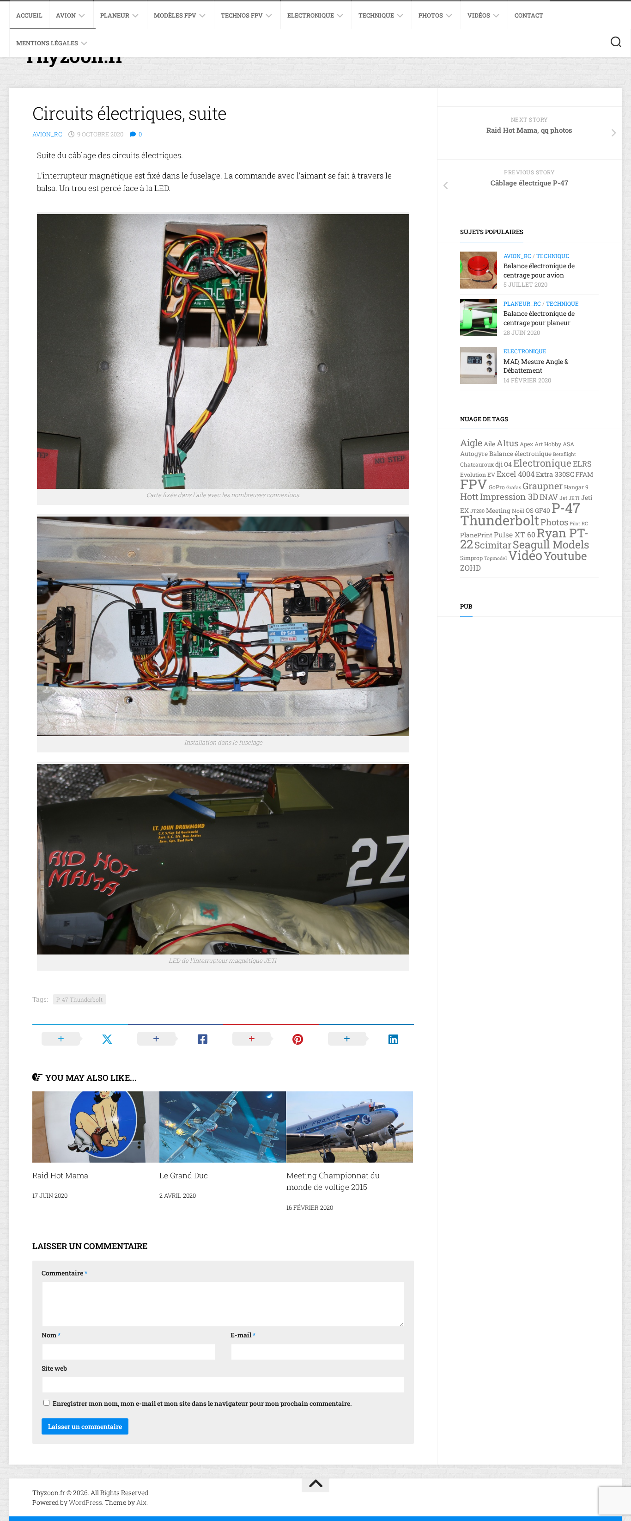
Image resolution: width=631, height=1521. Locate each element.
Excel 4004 (515, 474)
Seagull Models (551, 544)
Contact (529, 15)
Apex (526, 444)
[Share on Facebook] (176, 1038)
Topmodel (495, 558)
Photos (431, 15)
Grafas (513, 487)
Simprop (471, 557)
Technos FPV (242, 15)
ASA (568, 444)
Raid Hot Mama (60, 1175)
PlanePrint (476, 535)
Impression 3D (509, 496)
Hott (469, 496)
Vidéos (478, 15)
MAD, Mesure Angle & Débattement (536, 366)
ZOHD (470, 568)
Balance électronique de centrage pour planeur (539, 318)
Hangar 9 (576, 487)
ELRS (582, 463)
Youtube (565, 555)
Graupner (542, 486)
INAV (549, 497)
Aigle (471, 443)
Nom (51, 1334)
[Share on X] (80, 1038)
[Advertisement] (529, 760)
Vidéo (525, 555)
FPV (473, 484)
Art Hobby (547, 444)
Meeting (498, 510)
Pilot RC (579, 523)
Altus (507, 443)
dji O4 (503, 464)
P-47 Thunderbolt (79, 999)
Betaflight (564, 454)
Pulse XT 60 (514, 534)
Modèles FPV (175, 15)
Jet (563, 497)
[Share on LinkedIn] (366, 1038)
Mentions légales (47, 43)
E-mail (243, 1334)
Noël (518, 510)
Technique (376, 15)
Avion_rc (47, 134)
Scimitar (492, 545)
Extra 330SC (555, 474)
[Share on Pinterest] (271, 1038)
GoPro (497, 487)
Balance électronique (520, 454)
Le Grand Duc (183, 1175)
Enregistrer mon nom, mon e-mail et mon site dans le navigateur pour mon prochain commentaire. (202, 1403)
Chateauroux (477, 464)
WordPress (85, 1502)
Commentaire (64, 1273)
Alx (141, 1502)
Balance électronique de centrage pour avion (539, 270)
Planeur (114, 15)
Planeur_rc (522, 303)
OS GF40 (538, 510)
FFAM (584, 474)
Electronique (310, 15)
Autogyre (474, 454)
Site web (54, 1368)
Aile (489, 444)
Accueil (29, 15)
